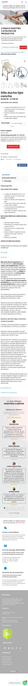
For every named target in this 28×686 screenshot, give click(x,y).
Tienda (7, 52)
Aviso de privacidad (6, 664)
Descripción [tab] (6, 175)
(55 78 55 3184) (20, 523)
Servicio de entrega (6, 658)
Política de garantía (6, 657)
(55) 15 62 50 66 (20, 8)
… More (22, 482)
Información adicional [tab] (9, 178)
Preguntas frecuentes (7, 662)
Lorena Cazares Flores (14, 466)
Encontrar (23, 47)
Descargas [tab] (7, 181)
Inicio (2, 52)
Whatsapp (6, 8)
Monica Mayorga (14, 446)
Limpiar (12, 126)
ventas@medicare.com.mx (8, 612)
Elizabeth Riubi (14, 424)
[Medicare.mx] (4, 2)
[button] (24, 61)
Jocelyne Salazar (14, 491)
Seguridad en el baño (17, 52)
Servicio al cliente (6, 660)
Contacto (4, 257)
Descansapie (5, 123)
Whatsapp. (17, 141)
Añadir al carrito (13, 146)
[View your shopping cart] (22, 2)
